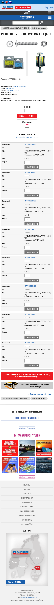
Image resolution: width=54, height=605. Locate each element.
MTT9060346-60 (30, 229)
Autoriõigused (27, 520)
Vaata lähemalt (15, 582)
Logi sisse (49, 7)
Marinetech (10, 88)
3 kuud (27, 127)
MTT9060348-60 (30, 286)
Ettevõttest (27, 485)
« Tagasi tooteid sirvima (39, 394)
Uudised (27, 489)
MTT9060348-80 (30, 343)
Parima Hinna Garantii (27, 507)
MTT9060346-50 (30, 201)
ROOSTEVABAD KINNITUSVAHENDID (16, 28)
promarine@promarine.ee (29, 597)
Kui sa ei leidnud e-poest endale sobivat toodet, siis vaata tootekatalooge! (27, 376)
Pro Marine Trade (13, 90)
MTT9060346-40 (30, 172)
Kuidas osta (27, 494)
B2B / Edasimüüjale (27, 524)
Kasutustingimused (27, 511)
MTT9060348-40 (30, 258)
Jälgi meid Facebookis (27, 428)
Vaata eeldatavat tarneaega (27, 137)
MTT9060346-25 (30, 144)
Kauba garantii (27, 502)
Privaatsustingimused (27, 515)
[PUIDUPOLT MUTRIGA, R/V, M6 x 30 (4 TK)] (27, 47)
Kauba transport (27, 498)
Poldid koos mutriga (39, 28)
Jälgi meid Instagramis (27, 477)
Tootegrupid (27, 17)
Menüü (27, 13)
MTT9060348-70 (30, 314)
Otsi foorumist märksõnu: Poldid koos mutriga (35, 386)
